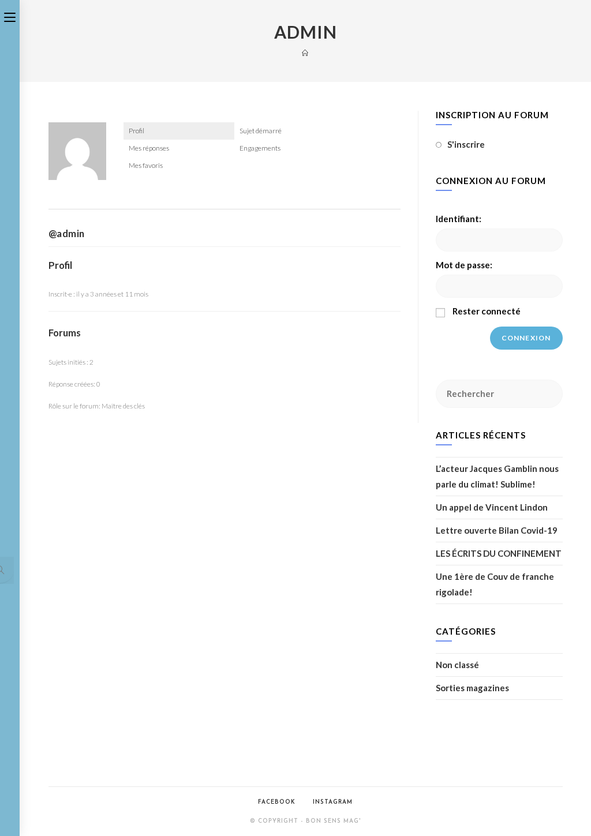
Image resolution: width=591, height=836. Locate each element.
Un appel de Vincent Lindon (492, 507)
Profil (136, 130)
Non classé (457, 664)
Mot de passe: (464, 265)
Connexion (526, 337)
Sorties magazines (472, 688)
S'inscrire (466, 144)
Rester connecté (486, 311)
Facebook (277, 802)
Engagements (260, 148)
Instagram (333, 802)
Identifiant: (458, 218)
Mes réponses (149, 148)
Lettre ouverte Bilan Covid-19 (497, 530)
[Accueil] (305, 53)
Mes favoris (146, 165)
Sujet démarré (261, 130)
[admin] (77, 156)
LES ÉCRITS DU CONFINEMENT (499, 553)
